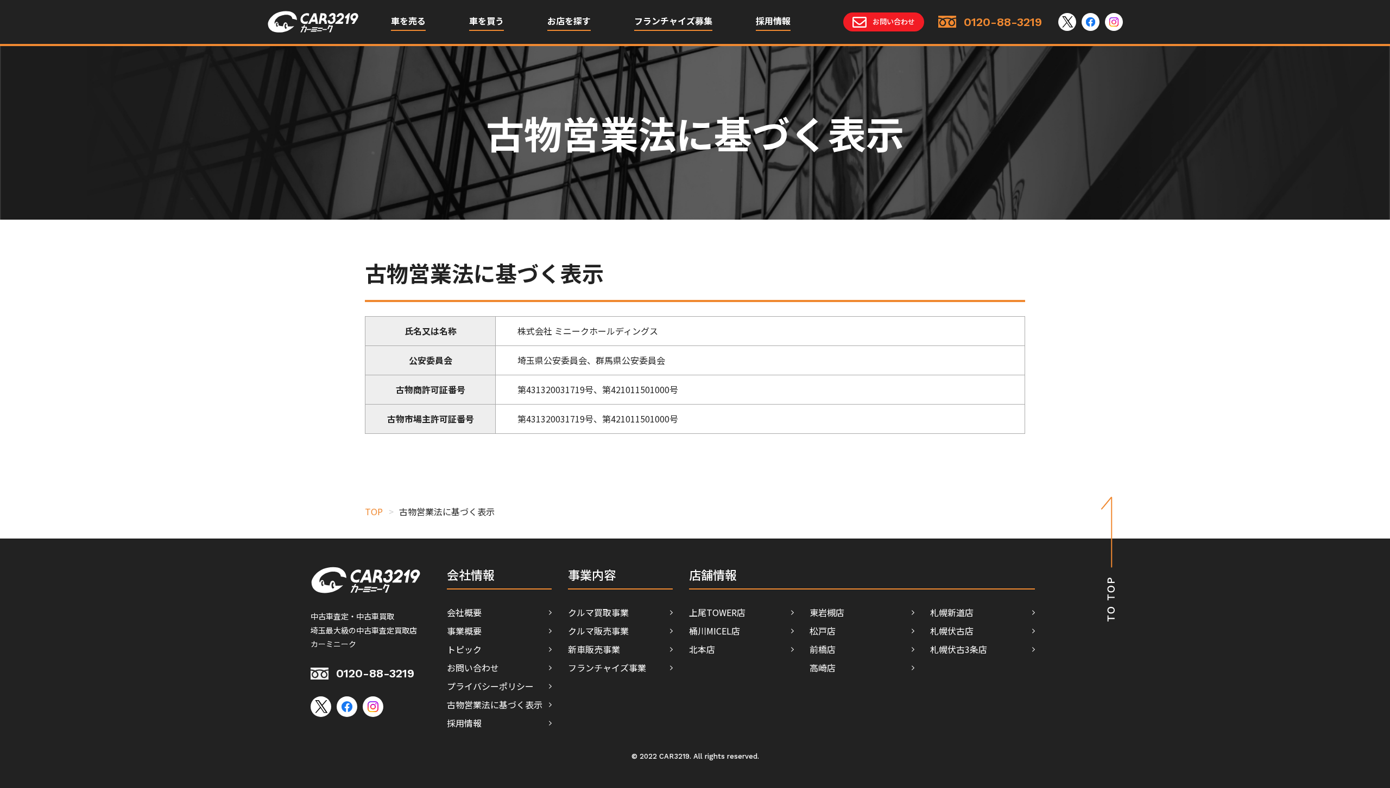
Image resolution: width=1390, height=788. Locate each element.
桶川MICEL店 (714, 630)
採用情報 (773, 21)
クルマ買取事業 (598, 612)
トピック (464, 649)
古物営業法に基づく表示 (494, 704)
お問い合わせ (473, 667)
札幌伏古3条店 (958, 649)
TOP (374, 511)
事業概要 (464, 630)
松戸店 (823, 630)
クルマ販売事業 (598, 630)
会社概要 (464, 612)
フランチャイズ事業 (607, 667)
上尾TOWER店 (717, 612)
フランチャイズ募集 (673, 21)
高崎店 (823, 667)
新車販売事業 (594, 649)
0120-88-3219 (375, 673)
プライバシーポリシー (490, 686)
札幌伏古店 (952, 630)
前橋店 (823, 649)
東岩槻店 (827, 612)
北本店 (702, 649)
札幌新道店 (952, 612)
